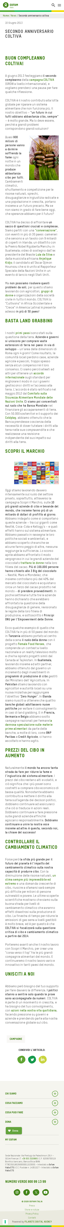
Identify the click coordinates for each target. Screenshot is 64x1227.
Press (32, 1206)
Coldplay (10, 417)
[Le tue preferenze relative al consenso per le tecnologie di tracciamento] (5, 1222)
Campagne (16, 1039)
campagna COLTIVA (41, 80)
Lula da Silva (44, 254)
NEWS (14, 16)
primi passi (23, 333)
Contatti (32, 1218)
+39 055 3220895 (30, 1159)
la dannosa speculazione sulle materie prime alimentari (29, 724)
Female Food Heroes (31, 644)
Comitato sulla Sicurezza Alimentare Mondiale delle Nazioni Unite (29, 397)
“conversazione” (46, 230)
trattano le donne (32, 563)
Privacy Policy (32, 1214)
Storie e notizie (32, 1210)
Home (6, 16)
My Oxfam (11, 1139)
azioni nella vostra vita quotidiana (34, 1010)
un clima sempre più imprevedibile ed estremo (30, 879)
